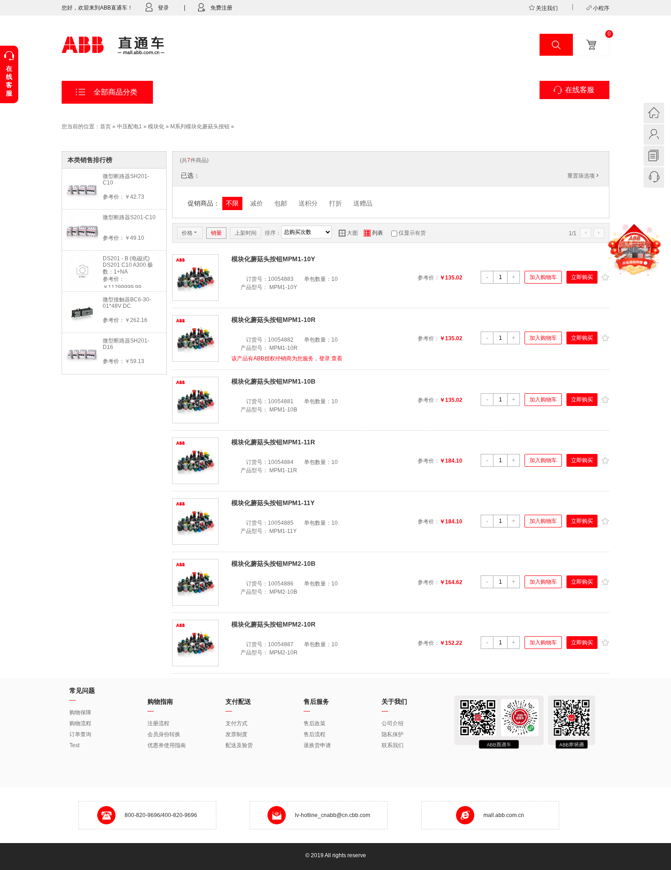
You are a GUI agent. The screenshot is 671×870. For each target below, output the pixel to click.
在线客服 (579, 90)
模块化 (156, 126)
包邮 (280, 203)
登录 (163, 8)
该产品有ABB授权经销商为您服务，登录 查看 (286, 358)
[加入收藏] (604, 276)
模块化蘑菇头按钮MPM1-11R (273, 442)
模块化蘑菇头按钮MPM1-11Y (273, 502)
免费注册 (221, 8)
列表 (373, 233)
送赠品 (362, 203)
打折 (335, 203)
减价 (256, 203)
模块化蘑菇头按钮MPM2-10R (273, 624)
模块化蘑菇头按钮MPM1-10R (273, 319)
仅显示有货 (412, 233)
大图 (348, 233)
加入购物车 (543, 277)
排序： (273, 233)
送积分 (308, 203)
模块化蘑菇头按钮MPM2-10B (273, 563)
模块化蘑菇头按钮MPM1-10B (273, 381)
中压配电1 (129, 126)
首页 (105, 126)
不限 (232, 203)
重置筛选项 (583, 176)
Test (74, 745)
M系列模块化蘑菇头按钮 (200, 126)
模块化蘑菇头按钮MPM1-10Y (273, 259)
